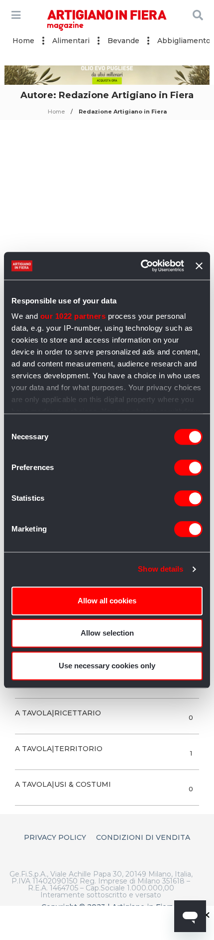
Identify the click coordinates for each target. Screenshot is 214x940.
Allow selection (107, 633)
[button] (207, 915)
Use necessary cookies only (107, 665)
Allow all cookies (107, 600)
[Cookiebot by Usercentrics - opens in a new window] (141, 265)
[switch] (188, 467)
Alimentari (71, 40)
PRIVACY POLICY (55, 837)
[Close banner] (199, 265)
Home (23, 40)
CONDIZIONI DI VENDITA (143, 837)
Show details (160, 569)
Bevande (123, 40)
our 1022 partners (73, 316)
